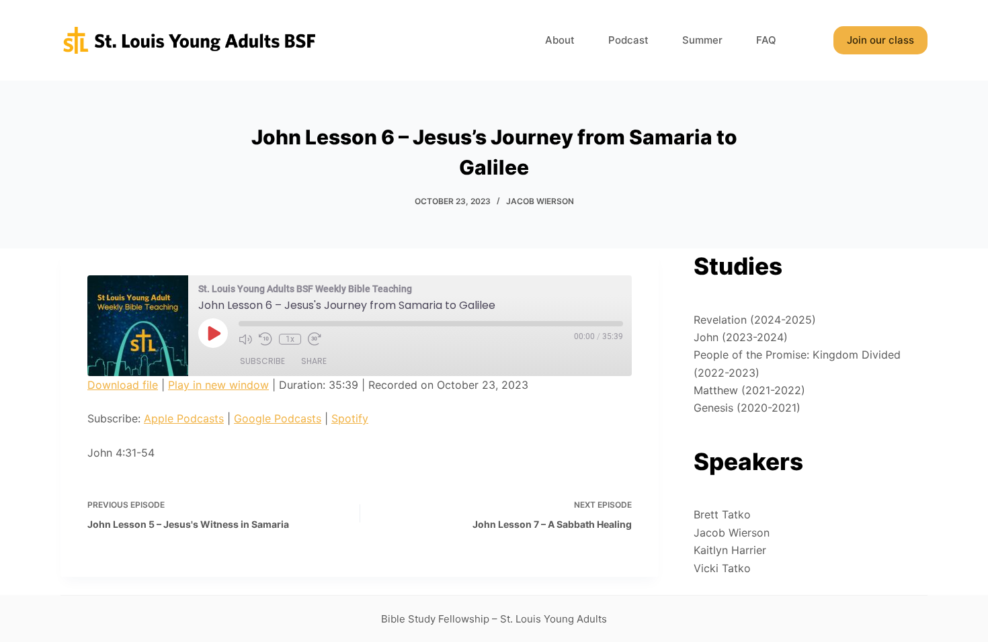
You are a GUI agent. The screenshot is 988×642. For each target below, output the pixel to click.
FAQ (766, 40)
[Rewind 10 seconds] (265, 339)
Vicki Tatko (722, 568)
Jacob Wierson (540, 201)
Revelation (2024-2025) (755, 319)
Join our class (880, 40)
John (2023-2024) (741, 337)
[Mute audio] (245, 339)
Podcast (628, 40)
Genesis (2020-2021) (747, 407)
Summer (702, 40)
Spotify (349, 418)
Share (314, 361)
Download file (122, 385)
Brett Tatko (722, 514)
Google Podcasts (277, 418)
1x (290, 339)
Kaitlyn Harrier (730, 550)
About (560, 40)
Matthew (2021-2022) (749, 390)
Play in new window (218, 385)
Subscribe (262, 361)
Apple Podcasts (184, 418)
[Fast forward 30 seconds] (314, 339)
